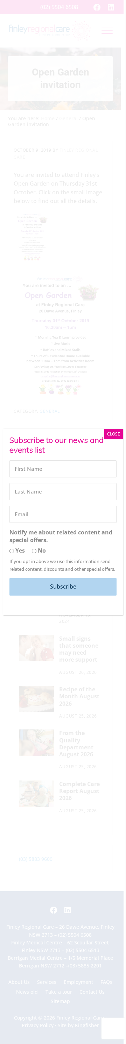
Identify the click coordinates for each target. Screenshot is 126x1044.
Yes (19, 550)
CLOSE (113, 434)
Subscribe (63, 586)
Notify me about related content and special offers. (60, 536)
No (41, 550)
